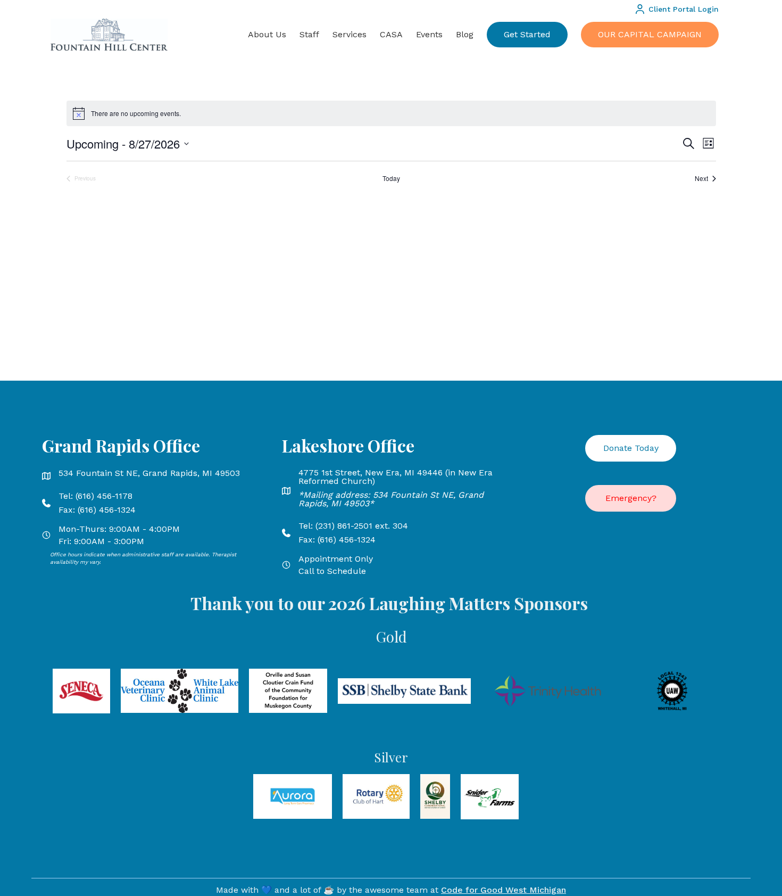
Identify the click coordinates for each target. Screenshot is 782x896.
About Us (267, 34)
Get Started (527, 34)
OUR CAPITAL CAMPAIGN (650, 34)
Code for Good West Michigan (503, 890)
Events (429, 34)
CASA (391, 34)
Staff (309, 34)
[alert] (391, 113)
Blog (464, 34)
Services (349, 34)
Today (391, 178)
